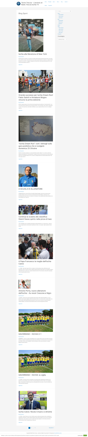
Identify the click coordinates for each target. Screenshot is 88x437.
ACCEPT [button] (85, 435)
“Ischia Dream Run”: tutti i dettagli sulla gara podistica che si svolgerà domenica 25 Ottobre (35, 145)
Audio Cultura (61, 16)
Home (46, 1)
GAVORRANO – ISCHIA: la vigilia (32, 375)
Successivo (51, 427)
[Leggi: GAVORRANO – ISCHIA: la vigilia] (36, 361)
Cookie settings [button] (80, 435)
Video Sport (61, 32)
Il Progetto (49, 1)
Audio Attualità (61, 14)
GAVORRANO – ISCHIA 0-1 (30, 334)
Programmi (50, 5)
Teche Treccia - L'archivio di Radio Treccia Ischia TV (31, 4)
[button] (55, 2)
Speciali (66, 1)
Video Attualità (61, 27)
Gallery (46, 5)
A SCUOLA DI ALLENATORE (31, 189)
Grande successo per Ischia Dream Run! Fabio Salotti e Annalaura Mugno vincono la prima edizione (36, 97)
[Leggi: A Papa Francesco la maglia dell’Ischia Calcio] (36, 246)
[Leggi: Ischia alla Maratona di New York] (31, 35)
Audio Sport (61, 17)
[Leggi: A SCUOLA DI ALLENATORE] (28, 175)
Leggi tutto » (21, 64)
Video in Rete (61, 30)
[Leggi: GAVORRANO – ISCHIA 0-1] (36, 320)
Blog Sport (22, 56)
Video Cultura (61, 29)
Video (58, 1)
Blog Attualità (61, 20)
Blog (61, 1)
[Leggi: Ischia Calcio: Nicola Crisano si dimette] (33, 400)
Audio (54, 1)
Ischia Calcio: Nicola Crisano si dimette (35, 412)
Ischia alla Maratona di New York (33, 54)
